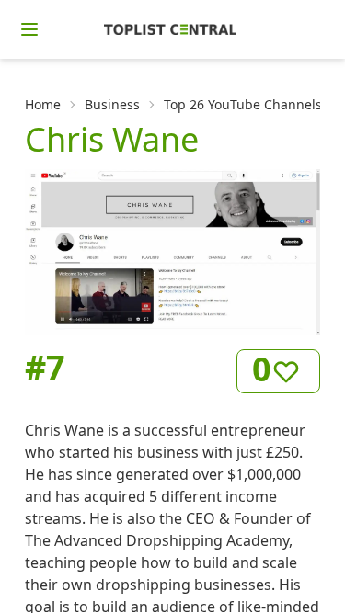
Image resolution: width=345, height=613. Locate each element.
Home (43, 104)
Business (112, 104)
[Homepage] (170, 29)
